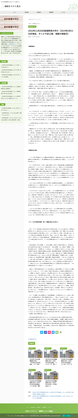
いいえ (68, 415)
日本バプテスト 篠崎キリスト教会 (39, 411)
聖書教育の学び (33, 339)
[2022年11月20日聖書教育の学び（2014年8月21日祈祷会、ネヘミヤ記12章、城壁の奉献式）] (53, 332)
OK (63, 415)
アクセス (63, 12)
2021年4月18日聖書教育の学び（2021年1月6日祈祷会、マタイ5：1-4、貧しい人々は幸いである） (51, 362)
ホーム (14, 12)
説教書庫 (51, 12)
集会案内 (39, 12)
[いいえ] (76, 415)
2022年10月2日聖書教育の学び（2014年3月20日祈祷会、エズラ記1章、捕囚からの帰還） (35, 384)
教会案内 (27, 12)
